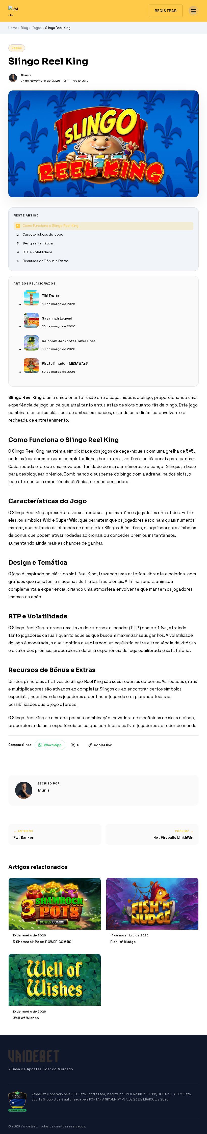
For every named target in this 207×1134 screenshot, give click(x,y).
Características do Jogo (43, 234)
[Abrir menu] (194, 11)
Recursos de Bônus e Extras (46, 261)
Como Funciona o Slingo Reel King (51, 226)
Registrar (166, 10)
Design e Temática (38, 243)
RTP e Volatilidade (38, 252)
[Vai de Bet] (13, 11)
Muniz (44, 790)
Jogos (17, 48)
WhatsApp (53, 745)
